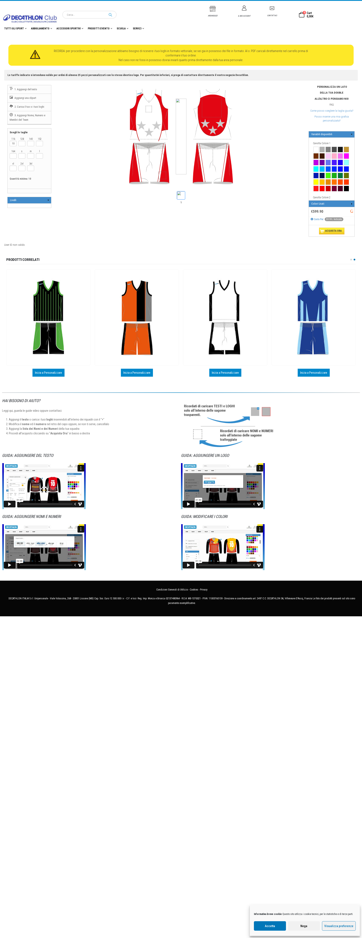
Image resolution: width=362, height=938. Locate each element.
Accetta (270, 926)
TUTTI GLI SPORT (14, 28)
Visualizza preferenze (338, 926)
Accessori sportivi (69, 28)
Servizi (137, 28)
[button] (351, 259)
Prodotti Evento (99, 28)
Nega (303, 926)
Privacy (203, 589)
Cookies (194, 589)
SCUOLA (121, 28)
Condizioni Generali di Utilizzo (172, 589)
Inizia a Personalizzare (48, 373)
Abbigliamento (40, 28)
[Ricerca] (110, 14)
